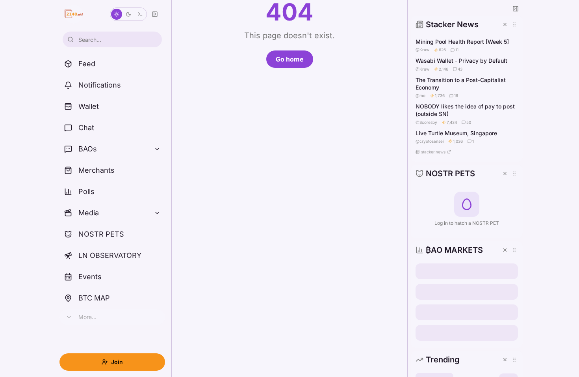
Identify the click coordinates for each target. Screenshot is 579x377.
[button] (467, 89)
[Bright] (116, 14)
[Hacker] (140, 14)
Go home (290, 59)
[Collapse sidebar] (154, 14)
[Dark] (128, 14)
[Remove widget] (504, 24)
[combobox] (112, 39)
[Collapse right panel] (515, 8)
